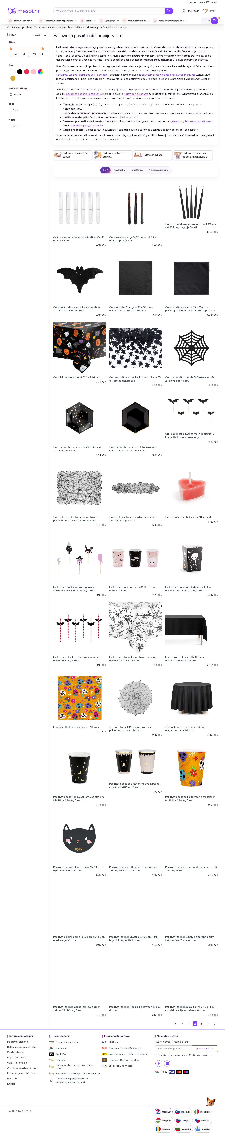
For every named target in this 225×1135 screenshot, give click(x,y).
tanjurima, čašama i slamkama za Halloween (81, 74)
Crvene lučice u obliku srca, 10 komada (188, 517)
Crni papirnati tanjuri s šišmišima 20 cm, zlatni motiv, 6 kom (77, 448)
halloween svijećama (136, 93)
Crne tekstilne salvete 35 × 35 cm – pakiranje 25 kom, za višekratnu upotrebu (190, 309)
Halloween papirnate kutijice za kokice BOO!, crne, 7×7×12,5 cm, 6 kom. (188, 588)
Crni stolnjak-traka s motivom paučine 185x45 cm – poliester (132, 519)
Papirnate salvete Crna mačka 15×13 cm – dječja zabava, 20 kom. (78, 868)
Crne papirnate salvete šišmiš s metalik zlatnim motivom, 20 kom (76, 309)
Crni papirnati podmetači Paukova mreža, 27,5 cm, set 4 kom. (190, 379)
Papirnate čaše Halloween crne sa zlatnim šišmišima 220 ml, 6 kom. (78, 798)
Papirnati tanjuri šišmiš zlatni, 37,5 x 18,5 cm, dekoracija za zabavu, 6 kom (189, 1008)
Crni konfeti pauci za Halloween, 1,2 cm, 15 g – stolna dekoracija (135, 379)
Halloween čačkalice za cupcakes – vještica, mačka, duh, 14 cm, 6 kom (74, 588)
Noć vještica (75, 27)
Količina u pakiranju (18, 88)
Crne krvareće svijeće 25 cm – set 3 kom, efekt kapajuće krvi (134, 239)
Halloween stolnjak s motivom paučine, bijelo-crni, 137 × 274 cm (133, 658)
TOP (105, 170)
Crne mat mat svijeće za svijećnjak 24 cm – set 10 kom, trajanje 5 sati (191, 225)
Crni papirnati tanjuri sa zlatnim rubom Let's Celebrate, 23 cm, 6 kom (132, 448)
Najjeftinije (136, 170)
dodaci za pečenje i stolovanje (84, 93)
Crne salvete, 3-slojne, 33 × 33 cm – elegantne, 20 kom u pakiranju (131, 309)
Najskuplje (119, 170)
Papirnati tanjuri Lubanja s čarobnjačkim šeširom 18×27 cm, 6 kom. (189, 938)
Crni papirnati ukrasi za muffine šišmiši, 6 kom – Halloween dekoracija (190, 435)
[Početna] (8, 27)
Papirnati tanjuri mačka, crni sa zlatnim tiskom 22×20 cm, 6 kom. (76, 1008)
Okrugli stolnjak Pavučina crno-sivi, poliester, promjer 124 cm (130, 728)
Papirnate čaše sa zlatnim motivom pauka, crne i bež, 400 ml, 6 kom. (134, 785)
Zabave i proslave (22, 27)
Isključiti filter (40, 35)
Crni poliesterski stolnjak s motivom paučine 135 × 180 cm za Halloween (75, 519)
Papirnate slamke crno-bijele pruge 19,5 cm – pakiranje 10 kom (79, 938)
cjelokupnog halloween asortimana (190, 121)
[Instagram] (167, 1063)
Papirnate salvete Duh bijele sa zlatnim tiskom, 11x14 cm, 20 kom (132, 868)
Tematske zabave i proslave (50, 27)
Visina (12, 120)
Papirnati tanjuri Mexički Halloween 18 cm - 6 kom (135, 1008)
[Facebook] (158, 1063)
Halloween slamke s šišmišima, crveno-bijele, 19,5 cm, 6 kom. (76, 658)
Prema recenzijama (158, 170)
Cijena (12, 42)
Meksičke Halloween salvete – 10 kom (76, 727)
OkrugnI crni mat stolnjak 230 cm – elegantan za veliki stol (186, 728)
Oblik (11, 104)
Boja (11, 65)
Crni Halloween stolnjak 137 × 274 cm (76, 377)
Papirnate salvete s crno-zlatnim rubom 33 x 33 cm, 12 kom (191, 868)
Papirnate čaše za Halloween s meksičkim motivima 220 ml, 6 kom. (190, 798)
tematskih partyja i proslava (87, 125)
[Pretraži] (169, 11)
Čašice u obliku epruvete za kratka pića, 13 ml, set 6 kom (78, 239)
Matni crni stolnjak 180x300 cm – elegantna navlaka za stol (185, 658)
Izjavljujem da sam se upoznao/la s (184, 1055)
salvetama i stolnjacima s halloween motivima (168, 74)
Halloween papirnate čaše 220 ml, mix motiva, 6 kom (132, 588)
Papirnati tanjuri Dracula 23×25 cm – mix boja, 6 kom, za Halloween (133, 938)
